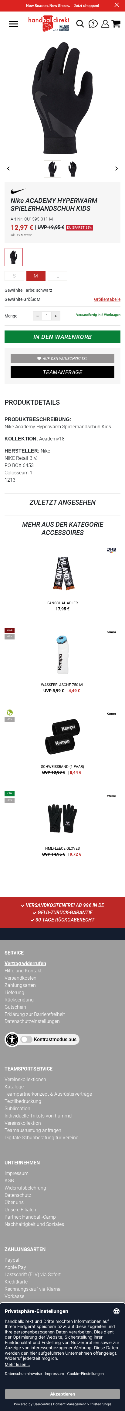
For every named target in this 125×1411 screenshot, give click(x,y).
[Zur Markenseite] (18, 192)
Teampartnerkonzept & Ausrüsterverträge (48, 1094)
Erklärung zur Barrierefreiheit (35, 1014)
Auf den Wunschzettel (65, 359)
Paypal (12, 1260)
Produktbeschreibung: (38, 419)
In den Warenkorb (62, 336)
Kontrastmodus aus (55, 1039)
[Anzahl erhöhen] (55, 315)
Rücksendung (19, 1000)
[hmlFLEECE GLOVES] (62, 826)
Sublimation (17, 1108)
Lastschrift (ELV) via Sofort (33, 1274)
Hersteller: (22, 450)
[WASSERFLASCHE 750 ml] (62, 662)
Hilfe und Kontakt (23, 971)
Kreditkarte (16, 1282)
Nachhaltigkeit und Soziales (34, 1224)
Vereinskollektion (23, 1123)
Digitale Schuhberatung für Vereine (41, 1137)
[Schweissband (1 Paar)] (62, 744)
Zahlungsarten (20, 985)
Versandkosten (20, 978)
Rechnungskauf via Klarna (33, 1289)
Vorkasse (14, 1296)
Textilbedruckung (23, 1101)
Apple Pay (15, 1267)
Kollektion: (21, 438)
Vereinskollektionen (25, 1079)
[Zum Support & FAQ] (93, 23)
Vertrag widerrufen (25, 963)
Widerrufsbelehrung (25, 1188)
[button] (14, 24)
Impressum (17, 1173)
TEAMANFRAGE (62, 372)
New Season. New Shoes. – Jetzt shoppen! (62, 6)
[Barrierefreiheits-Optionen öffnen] (12, 1039)
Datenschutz (18, 1195)
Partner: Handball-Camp (30, 1217)
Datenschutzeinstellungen (32, 1021)
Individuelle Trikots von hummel (39, 1116)
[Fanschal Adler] (62, 581)
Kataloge (14, 1087)
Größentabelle (107, 299)
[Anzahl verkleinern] (37, 315)
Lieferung (14, 992)
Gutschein (15, 1007)
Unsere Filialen (20, 1210)
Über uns (14, 1202)
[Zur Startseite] (47, 24)
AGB (9, 1181)
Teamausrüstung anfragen (33, 1130)
